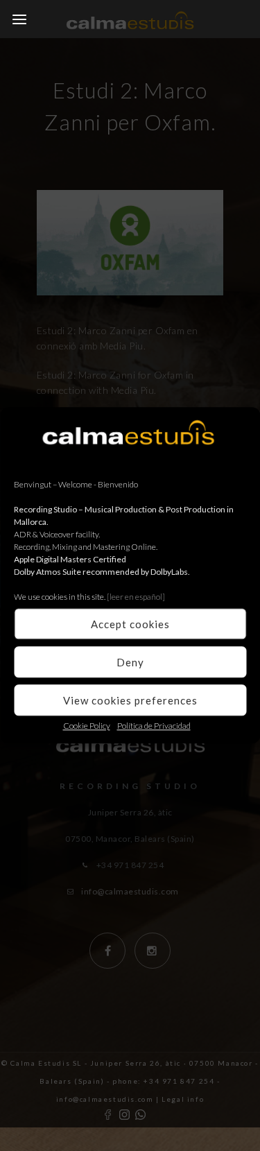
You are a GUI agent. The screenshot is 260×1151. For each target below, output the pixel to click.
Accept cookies (130, 624)
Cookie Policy (86, 725)
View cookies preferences (130, 700)
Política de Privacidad (154, 725)
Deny (130, 662)
